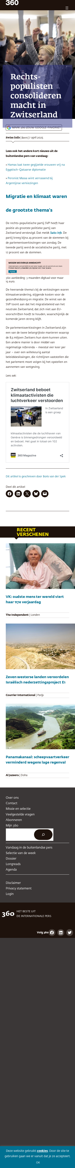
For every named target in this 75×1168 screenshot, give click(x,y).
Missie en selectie (18, 808)
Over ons (12, 797)
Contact (11, 803)
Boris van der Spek (54, 476)
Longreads (13, 864)
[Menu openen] (67, 8)
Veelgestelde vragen (20, 814)
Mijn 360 (12, 825)
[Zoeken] (43, 834)
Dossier (11, 858)
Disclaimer (13, 883)
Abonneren (14, 820)
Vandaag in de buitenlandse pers (29, 847)
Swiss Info (13, 137)
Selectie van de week (21, 853)
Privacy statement (19, 888)
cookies (42, 1151)
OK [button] (38, 1163)
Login (10, 894)
